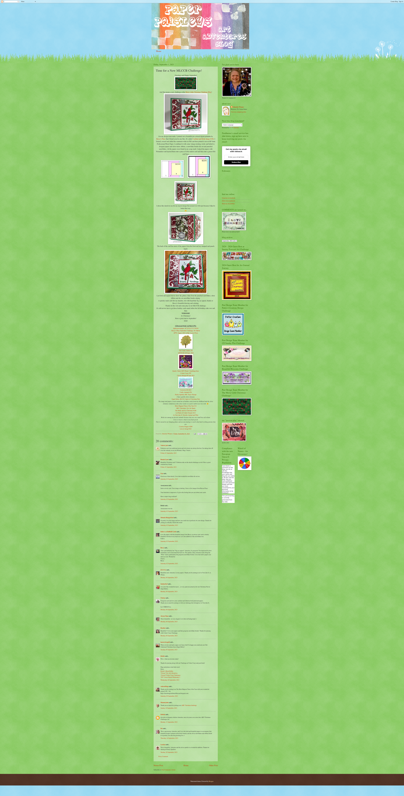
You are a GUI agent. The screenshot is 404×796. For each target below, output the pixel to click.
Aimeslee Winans (238, 107)
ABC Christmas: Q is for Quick (185, 408)
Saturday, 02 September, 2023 (169, 479)
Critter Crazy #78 (185, 373)
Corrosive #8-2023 (185, 390)
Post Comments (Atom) (168, 770)
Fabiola (163, 714)
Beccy (162, 548)
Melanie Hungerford (167, 518)
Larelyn (163, 745)
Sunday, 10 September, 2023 (169, 708)
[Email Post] (194, 434)
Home (158, 51)
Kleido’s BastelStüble (167, 671)
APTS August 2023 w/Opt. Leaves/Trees (185, 333)
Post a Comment (163, 756)
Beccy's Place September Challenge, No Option (185, 331)
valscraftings (165, 686)
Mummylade (165, 702)
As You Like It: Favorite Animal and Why (185, 415)
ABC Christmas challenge (189, 705)
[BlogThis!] (200, 434)
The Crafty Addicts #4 (186, 351)
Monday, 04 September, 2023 (169, 577)
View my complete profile (238, 112)
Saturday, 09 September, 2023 (169, 696)
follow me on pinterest (228, 201)
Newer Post (158, 765)
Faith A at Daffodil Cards (168, 532)
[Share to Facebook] (204, 434)
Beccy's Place (160, 139)
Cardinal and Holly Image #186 (203, 139)
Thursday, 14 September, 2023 (169, 738)
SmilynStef (164, 584)
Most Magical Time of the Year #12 (186, 406)
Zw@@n (163, 570)
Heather (163, 628)
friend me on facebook (228, 198)
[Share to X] (202, 434)
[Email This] (198, 434)
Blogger (211, 781)
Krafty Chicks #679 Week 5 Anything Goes (186, 371)
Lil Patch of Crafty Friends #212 (186, 413)
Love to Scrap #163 (185, 429)
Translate (236, 128)
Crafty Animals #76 (186, 392)
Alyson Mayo (165, 616)
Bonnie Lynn (165, 459)
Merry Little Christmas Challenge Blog (198, 92)
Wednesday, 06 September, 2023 (170, 680)
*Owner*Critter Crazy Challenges (170, 675)
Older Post (213, 765)
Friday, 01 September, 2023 (169, 453)
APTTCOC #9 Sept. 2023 (186, 353)
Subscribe (236, 162)
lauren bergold (165, 642)
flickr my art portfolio (228, 204)
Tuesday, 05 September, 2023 (169, 650)
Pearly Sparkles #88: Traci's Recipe (185, 395)
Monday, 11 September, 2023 (169, 722)
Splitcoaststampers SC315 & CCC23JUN (185, 328)
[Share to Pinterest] (206, 434)
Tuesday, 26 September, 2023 (169, 752)
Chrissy (163, 598)
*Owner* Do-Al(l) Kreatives (169, 673)
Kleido (163, 656)
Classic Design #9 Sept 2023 (185, 375)
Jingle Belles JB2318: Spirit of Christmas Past (186, 399)
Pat (162, 728)
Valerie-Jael (164, 445)
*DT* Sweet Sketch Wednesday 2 (170, 677)
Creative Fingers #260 (185, 427)
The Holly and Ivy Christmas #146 (185, 411)
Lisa (162, 473)
